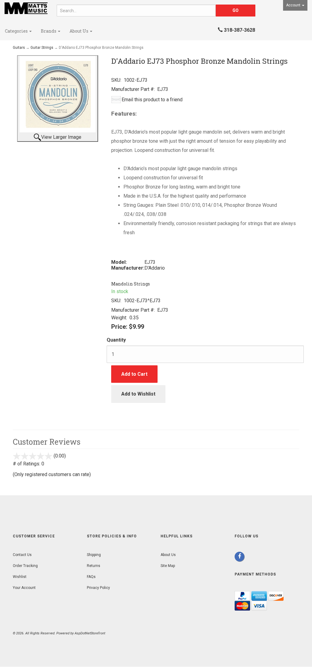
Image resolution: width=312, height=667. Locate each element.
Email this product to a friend (152, 99)
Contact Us (22, 555)
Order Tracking (25, 566)
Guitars (19, 47)
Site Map (168, 566)
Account (293, 5)
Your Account (24, 588)
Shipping (94, 555)
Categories (17, 31)
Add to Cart (134, 374)
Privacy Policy (98, 588)
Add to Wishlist (138, 394)
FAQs (91, 577)
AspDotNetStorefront (90, 633)
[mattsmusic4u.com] (26, 8)
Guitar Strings (41, 47)
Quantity (116, 340)
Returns (93, 566)
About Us (79, 31)
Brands (49, 31)
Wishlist (20, 577)
